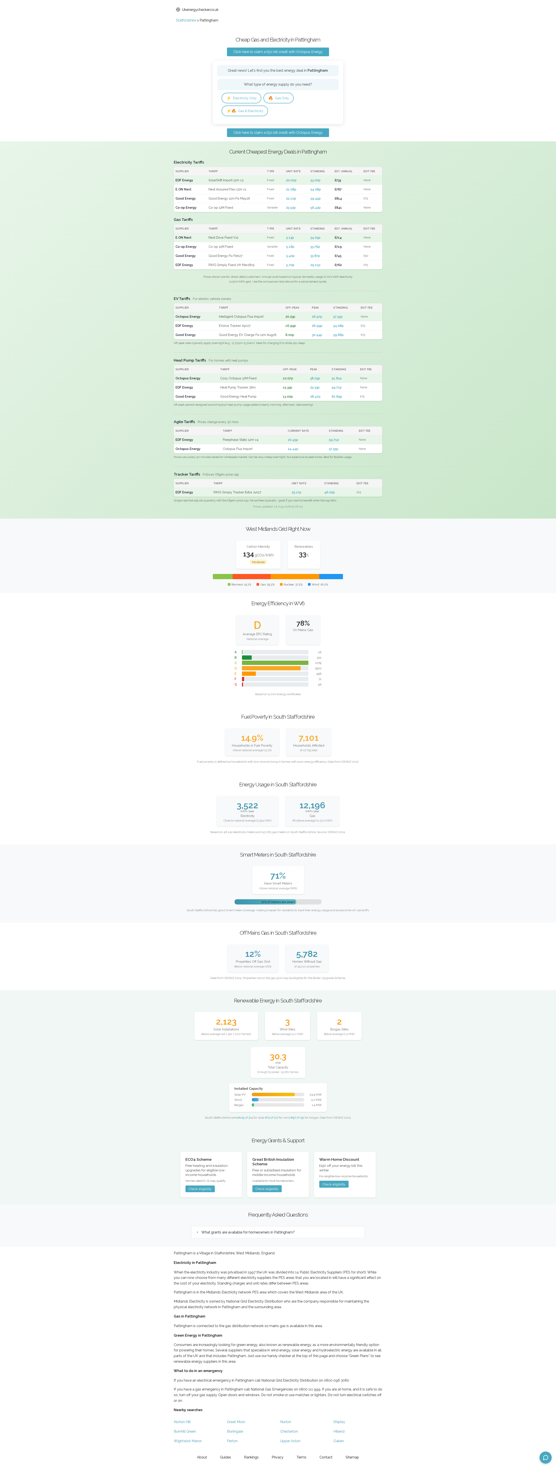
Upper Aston (290, 1441)
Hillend (338, 1431)
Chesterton (289, 1431)
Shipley (339, 1422)
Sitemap (352, 1457)
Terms (301, 1457)
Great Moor (236, 1422)
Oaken (338, 1441)
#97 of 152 (297, 1117)
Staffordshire (186, 20)
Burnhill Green (185, 1431)
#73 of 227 (271, 1117)
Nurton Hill (182, 1422)
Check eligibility (200, 1189)
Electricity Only (241, 98)
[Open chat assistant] (545, 1457)
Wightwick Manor (188, 1441)
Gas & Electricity (244, 111)
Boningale (235, 1431)
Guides (225, 1457)
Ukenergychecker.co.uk (200, 10)
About (202, 1457)
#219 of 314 (245, 1117)
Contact (326, 1457)
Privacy (277, 1457)
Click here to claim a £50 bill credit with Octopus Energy (278, 52)
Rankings (251, 1457)
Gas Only (278, 98)
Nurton (285, 1422)
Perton (232, 1441)
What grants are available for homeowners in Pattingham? (248, 1232)
